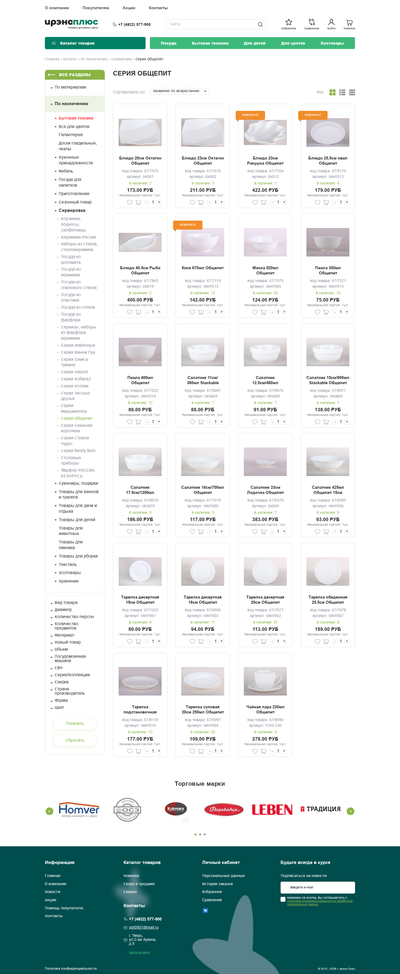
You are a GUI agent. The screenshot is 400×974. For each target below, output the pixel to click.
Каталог (70, 59)
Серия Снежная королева (77, 428)
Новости (52, 892)
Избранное (212, 892)
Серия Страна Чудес (75, 441)
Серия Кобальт (76, 379)
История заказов (217, 884)
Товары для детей (77, 520)
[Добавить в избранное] (130, 202)
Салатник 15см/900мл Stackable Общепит (327, 380)
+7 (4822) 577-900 (134, 24)
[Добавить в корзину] (138, 202)
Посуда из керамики (71, 272)
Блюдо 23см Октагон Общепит (203, 161)
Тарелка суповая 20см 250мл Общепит (203, 709)
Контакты (158, 7)
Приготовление (74, 194)
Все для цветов (74, 127)
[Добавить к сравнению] (121, 202)
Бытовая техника (210, 43)
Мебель (66, 171)
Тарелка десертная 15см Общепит (140, 600)
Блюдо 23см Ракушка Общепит (265, 161)
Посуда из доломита (71, 260)
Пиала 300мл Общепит (328, 270)
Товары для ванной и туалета (79, 495)
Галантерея (71, 135)
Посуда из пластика (71, 298)
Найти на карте (139, 952)
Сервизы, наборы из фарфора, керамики (78, 333)
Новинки (131, 876)
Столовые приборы (71, 461)
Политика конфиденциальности (71, 968)
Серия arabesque (78, 345)
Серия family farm (78, 451)
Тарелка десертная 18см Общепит (203, 600)
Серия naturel (74, 372)
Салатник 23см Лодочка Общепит (265, 490)
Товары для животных (71, 531)
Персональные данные (223, 876)
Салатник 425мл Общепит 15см (328, 490)
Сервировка (121, 59)
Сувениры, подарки (78, 483)
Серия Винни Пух (78, 352)
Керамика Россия (78, 237)
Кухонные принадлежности (76, 160)
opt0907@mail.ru (144, 927)
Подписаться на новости (304, 876)
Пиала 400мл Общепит (140, 380)
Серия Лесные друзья (75, 396)
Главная (52, 59)
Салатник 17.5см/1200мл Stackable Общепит (140, 490)
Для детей (255, 43)
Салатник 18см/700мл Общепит (202, 490)
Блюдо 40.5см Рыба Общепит (140, 270)
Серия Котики (74, 386)
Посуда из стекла (78, 307)
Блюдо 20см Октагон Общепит (140, 161)
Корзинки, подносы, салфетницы (73, 224)
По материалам (70, 87)
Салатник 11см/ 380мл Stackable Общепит (203, 380)
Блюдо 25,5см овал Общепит (327, 161)
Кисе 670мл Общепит (203, 267)
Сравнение (212, 900)
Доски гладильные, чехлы (78, 146)
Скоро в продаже (139, 884)
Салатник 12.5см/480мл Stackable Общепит (265, 380)
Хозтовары (332, 43)
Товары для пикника (71, 545)
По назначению (94, 59)
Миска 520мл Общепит (265, 270)
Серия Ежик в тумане (74, 362)
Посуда (168, 43)
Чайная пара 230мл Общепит (265, 709)
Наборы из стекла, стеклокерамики (79, 247)
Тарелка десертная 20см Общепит (265, 600)
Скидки (130, 892)
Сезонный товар (75, 202)
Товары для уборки (78, 556)
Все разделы (75, 74)
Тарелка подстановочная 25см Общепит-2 (140, 709)
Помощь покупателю (64, 908)
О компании (57, 7)
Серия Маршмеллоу (74, 409)
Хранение (69, 581)
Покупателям (95, 7)
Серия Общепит (77, 418)
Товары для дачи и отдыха (78, 508)
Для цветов (293, 43)
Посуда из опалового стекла (79, 285)
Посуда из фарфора (71, 317)
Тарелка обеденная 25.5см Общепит (328, 600)
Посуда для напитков (70, 182)
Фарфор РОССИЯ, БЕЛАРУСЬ (78, 473)
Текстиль (68, 565)
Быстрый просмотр (140, 132)
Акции (129, 7)
